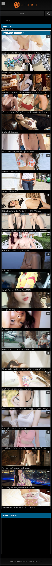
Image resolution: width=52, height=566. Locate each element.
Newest (7, 20)
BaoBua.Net (26, 5)
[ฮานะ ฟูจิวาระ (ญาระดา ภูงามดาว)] (26, 418)
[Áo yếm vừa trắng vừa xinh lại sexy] (26, 458)
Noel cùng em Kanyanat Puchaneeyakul (18, 488)
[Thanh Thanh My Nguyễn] (26, 62)
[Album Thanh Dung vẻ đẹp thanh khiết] (26, 339)
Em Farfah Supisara (10, 132)
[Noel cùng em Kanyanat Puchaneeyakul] (26, 478)
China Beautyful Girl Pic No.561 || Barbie (18, 507)
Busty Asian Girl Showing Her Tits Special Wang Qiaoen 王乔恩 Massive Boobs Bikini (26, 53)
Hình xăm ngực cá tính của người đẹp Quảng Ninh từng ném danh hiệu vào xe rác (26, 112)
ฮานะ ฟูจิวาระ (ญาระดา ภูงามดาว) (15, 428)
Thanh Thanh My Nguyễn (12, 72)
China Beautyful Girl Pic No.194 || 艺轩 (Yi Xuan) (21, 211)
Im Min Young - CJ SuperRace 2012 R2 (17, 290)
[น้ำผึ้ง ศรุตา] (26, 260)
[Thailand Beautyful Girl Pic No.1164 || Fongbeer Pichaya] (26, 398)
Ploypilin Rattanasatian (11, 171)
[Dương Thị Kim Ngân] (26, 181)
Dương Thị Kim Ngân (10, 191)
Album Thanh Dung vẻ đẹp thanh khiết (18, 349)
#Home (22, 14)
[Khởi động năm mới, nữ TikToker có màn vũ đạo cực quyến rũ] (26, 82)
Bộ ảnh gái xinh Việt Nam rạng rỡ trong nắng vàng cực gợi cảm (26, 369)
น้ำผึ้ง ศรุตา (6, 270)
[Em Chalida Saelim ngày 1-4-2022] (26, 240)
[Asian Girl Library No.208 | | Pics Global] (26, 142)
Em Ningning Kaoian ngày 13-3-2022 (16, 389)
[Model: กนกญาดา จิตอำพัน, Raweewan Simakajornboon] (26, 221)
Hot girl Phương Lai (10, 310)
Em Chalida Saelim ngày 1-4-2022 (15, 250)
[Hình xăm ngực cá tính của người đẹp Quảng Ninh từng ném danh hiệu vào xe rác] (26, 102)
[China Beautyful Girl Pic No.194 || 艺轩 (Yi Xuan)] (26, 201)
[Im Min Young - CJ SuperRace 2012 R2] (26, 280)
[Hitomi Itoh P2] (26, 319)
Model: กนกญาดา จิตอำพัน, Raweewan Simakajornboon (24, 231)
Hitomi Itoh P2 (8, 329)
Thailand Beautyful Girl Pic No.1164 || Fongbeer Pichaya (25, 408)
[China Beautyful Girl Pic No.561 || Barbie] (26, 497)
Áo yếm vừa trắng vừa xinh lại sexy (16, 468)
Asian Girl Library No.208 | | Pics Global (18, 152)
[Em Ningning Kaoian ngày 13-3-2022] (26, 379)
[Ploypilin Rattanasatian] (26, 161)
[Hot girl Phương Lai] (26, 300)
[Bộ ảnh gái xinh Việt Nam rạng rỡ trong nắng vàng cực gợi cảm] (26, 359)
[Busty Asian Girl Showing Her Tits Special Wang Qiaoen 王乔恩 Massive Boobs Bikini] (26, 43)
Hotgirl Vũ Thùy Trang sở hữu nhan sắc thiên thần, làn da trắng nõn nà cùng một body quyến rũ (26, 448)
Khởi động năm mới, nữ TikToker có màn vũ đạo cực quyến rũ (26, 92)
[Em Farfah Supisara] (26, 122)
